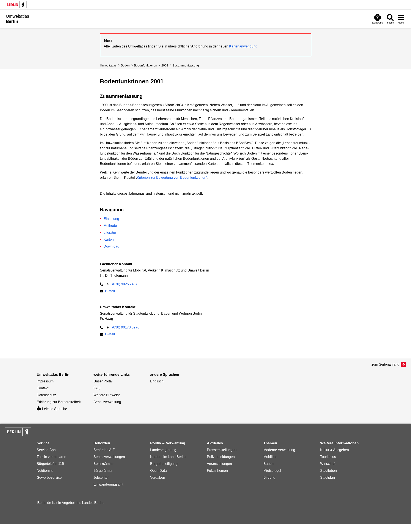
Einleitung (111, 219)
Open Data (158, 470)
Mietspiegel (272, 470)
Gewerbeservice (49, 477)
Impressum (45, 381)
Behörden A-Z (104, 450)
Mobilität (269, 457)
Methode (110, 225)
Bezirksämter (103, 464)
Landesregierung (163, 450)
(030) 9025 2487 (124, 284)
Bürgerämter (102, 470)
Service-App (46, 450)
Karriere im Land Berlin (168, 457)
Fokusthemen (217, 470)
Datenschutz (46, 395)
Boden (125, 65)
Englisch (157, 381)
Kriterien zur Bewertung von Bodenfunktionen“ (172, 177)
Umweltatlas (108, 65)
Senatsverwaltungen (109, 457)
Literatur (110, 232)
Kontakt (42, 388)
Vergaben (157, 477)
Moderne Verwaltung (279, 450)
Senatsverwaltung (107, 402)
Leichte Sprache (54, 409)
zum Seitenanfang (385, 364)
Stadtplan (327, 477)
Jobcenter (101, 477)
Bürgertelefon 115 (50, 464)
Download (111, 246)
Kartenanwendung (243, 46)
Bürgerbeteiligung (164, 464)
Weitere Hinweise (107, 395)
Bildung (269, 477)
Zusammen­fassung (186, 65)
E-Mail (110, 291)
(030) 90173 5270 (125, 327)
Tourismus (328, 457)
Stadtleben (328, 470)
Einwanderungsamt (108, 484)
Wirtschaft (327, 464)
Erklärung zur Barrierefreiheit (59, 402)
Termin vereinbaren (51, 457)
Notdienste (45, 470)
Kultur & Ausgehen (334, 450)
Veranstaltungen (219, 464)
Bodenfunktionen (145, 65)
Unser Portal (103, 381)
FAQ (96, 388)
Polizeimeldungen (221, 457)
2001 (164, 65)
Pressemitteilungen (221, 450)
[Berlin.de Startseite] (16, 4)
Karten (109, 239)
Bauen (268, 464)
